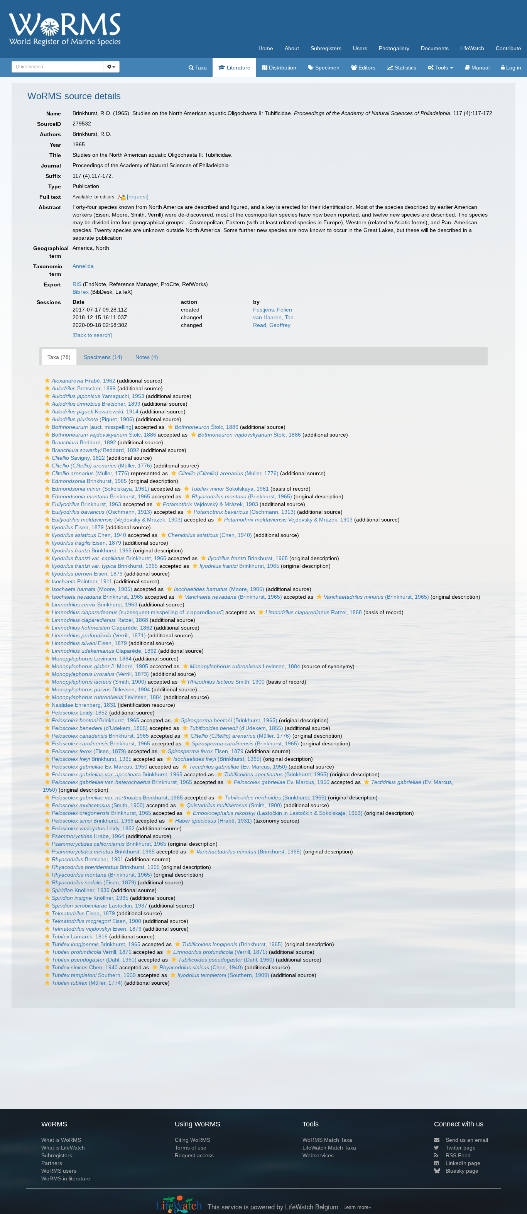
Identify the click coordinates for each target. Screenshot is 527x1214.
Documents (435, 48)
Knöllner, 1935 (81, 890)
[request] (138, 196)
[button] (47, 380)
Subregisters (326, 48)
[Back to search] (92, 335)
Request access (194, 1155)
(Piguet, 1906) (93, 419)
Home (265, 48)
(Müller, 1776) (102, 465)
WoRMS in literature (65, 1178)
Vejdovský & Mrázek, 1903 (210, 504)
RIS (77, 284)
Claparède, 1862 (102, 628)
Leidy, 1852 (80, 712)
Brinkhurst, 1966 (92, 821)
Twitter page (461, 1148)
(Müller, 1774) (87, 983)
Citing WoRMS (192, 1140)
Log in (513, 67)
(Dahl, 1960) (94, 960)
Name (53, 113)
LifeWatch (472, 48)
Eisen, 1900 (96, 921)
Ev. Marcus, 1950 (99, 767)
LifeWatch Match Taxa (329, 1148)
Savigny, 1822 (78, 458)
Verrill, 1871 (92, 952)
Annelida (83, 266)
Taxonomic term (47, 270)
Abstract (50, 207)
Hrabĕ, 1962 (83, 381)
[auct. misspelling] (92, 427)
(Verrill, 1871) (99, 635)
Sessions (49, 302)
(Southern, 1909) (223, 975)
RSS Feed (458, 1155)
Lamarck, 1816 (80, 936)
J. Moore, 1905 (100, 666)
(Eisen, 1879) (89, 751)
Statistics (404, 67)
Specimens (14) (103, 357)
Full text (50, 197)
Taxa (200, 67)
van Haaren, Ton (273, 317)
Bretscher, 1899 (84, 388)
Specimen (327, 67)
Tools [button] (441, 67)
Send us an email (467, 1140)
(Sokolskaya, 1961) (100, 489)
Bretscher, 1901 (87, 859)
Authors (50, 134)
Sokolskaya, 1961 (230, 489)
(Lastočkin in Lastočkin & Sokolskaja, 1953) (278, 813)
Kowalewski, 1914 (95, 411)
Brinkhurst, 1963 (86, 504)
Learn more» (357, 1207)
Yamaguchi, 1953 (98, 396)
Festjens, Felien (272, 309)
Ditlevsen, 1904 (101, 689)
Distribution (281, 67)
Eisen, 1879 (78, 527)
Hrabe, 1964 (88, 836)
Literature (237, 67)
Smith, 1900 (226, 682)
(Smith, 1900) (99, 682)
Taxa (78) (59, 357)
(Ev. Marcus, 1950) (238, 767)
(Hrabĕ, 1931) (213, 821)
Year (55, 145)
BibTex (81, 292)
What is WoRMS (61, 1140)
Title (55, 155)
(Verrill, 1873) (100, 674)
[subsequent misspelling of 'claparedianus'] (138, 612)
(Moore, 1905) (92, 589)
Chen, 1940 (89, 535)
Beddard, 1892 (84, 442)
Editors (366, 67)
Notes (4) (146, 357)
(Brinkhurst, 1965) (242, 496)
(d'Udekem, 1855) (100, 728)
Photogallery (394, 48)
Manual (480, 67)
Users (360, 48)
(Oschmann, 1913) (102, 512)
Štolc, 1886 (206, 427)
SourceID (49, 124)
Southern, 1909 (94, 975)
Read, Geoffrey (272, 325)
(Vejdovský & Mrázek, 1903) (117, 519)
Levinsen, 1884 (92, 658)
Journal (51, 166)
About (292, 48)
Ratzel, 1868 (313, 612)
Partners (51, 1163)
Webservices (318, 1155)
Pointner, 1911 (82, 581)
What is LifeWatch (63, 1148)
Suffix (53, 176)
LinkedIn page (463, 1163)
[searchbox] (55, 66)
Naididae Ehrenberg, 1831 (84, 705)
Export (52, 284)
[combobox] (57, 67)
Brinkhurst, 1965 (89, 481)
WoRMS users (58, 1171)
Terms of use (190, 1148)
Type (54, 186)
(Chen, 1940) (210, 535)
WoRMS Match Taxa (327, 1140)
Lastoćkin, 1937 (99, 905)
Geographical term (50, 252)
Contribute (508, 48)
